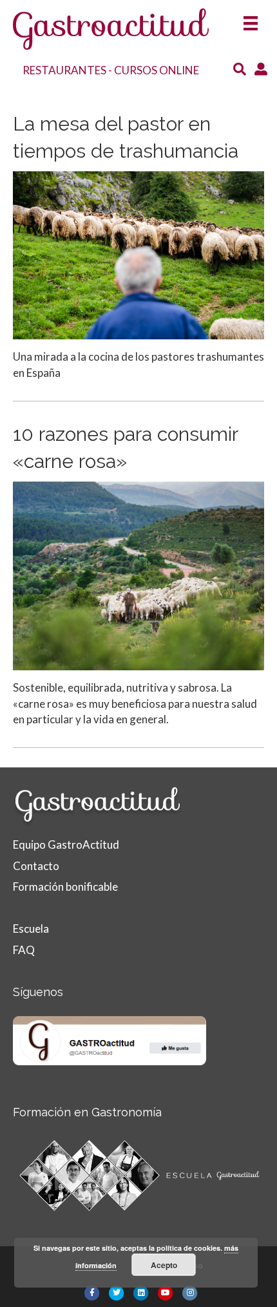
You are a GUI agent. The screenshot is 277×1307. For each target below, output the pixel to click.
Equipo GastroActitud (66, 844)
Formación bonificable (65, 886)
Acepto (164, 1265)
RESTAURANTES (64, 70)
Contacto (36, 866)
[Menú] (250, 19)
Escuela (31, 928)
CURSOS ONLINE (156, 70)
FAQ (24, 950)
